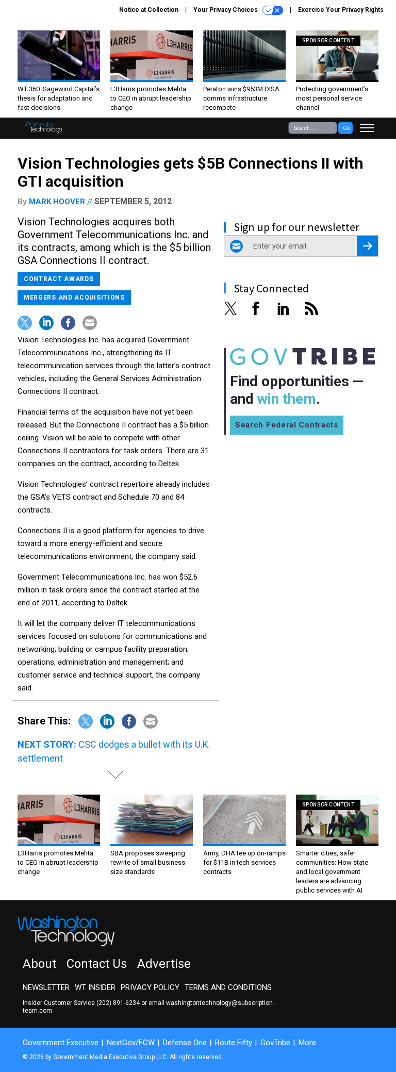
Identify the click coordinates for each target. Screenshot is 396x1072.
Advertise (164, 963)
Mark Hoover (57, 201)
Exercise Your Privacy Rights (341, 9)
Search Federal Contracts (286, 425)
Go (346, 128)
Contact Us (97, 963)
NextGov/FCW (131, 1042)
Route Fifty (233, 1042)
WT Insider (95, 987)
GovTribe (275, 1042)
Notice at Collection (148, 9)
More (307, 1042)
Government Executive (60, 1042)
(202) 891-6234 (118, 1003)
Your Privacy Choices (226, 9)
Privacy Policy (150, 987)
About (39, 963)
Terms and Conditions (228, 987)
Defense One (185, 1042)
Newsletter (46, 987)
